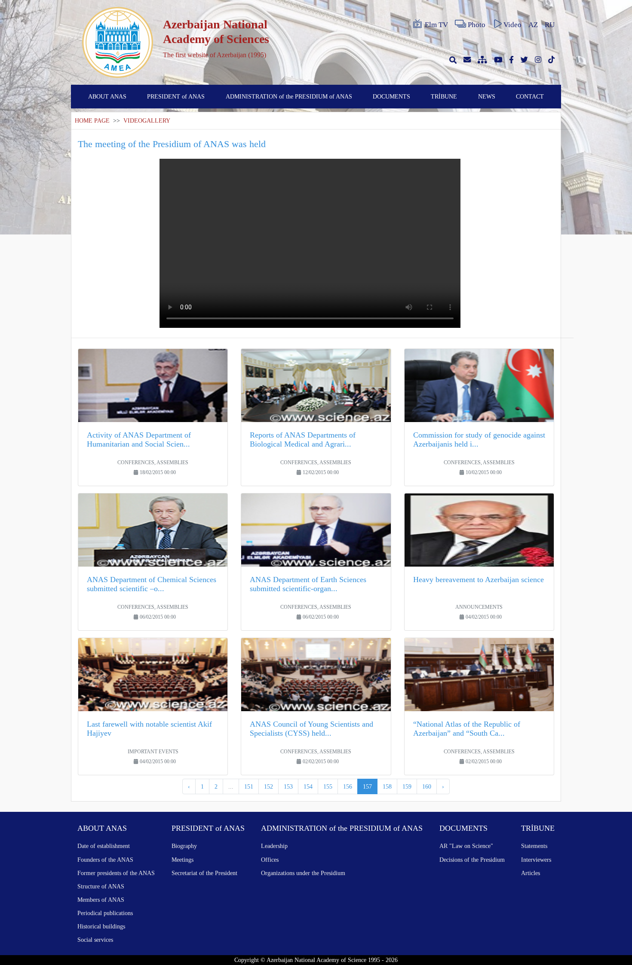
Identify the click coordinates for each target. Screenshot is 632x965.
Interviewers (536, 859)
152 (268, 786)
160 (426, 786)
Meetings (182, 859)
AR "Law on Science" (466, 845)
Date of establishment (103, 845)
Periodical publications (105, 913)
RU (550, 25)
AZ (533, 25)
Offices (270, 859)
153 (288, 786)
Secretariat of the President (204, 872)
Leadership (274, 845)
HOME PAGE (92, 120)
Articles (530, 872)
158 (387, 786)
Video (512, 25)
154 (308, 786)
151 (248, 786)
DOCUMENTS (391, 96)
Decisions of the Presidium (472, 859)
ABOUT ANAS (107, 96)
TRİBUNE (444, 96)
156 (347, 786)
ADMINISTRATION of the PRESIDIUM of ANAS (289, 96)
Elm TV (436, 25)
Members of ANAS (100, 899)
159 (406, 786)
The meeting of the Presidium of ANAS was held (172, 144)
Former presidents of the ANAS (116, 872)
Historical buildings (101, 926)
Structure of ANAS (100, 886)
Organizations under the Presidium (303, 872)
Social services (95, 939)
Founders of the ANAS (105, 859)
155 (327, 786)
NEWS (486, 96)
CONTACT (530, 96)
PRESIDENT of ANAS (176, 96)
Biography (184, 845)
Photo (476, 25)
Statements (534, 845)
